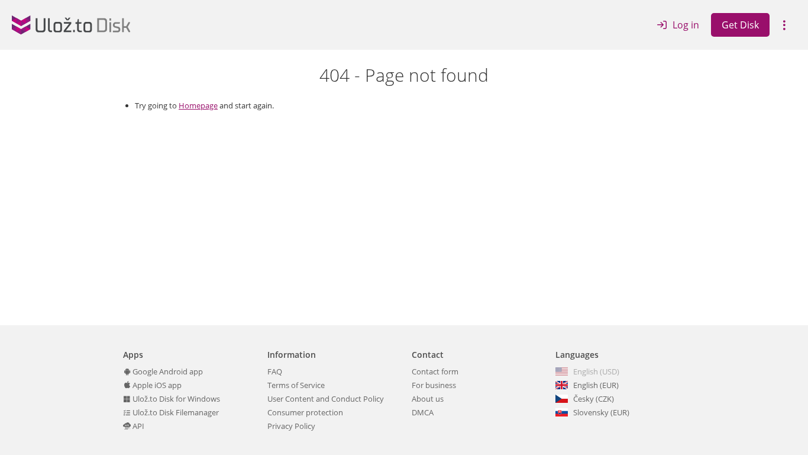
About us (428, 398)
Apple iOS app (156, 385)
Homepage (198, 105)
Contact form (435, 371)
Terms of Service (296, 385)
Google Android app (167, 371)
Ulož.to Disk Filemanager (175, 412)
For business (434, 385)
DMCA (423, 412)
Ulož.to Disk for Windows (175, 398)
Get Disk (740, 24)
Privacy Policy (291, 426)
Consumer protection (305, 412)
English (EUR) (596, 385)
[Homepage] (71, 24)
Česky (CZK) (593, 398)
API (137, 426)
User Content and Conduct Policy (325, 398)
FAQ (274, 371)
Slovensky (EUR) (601, 412)
